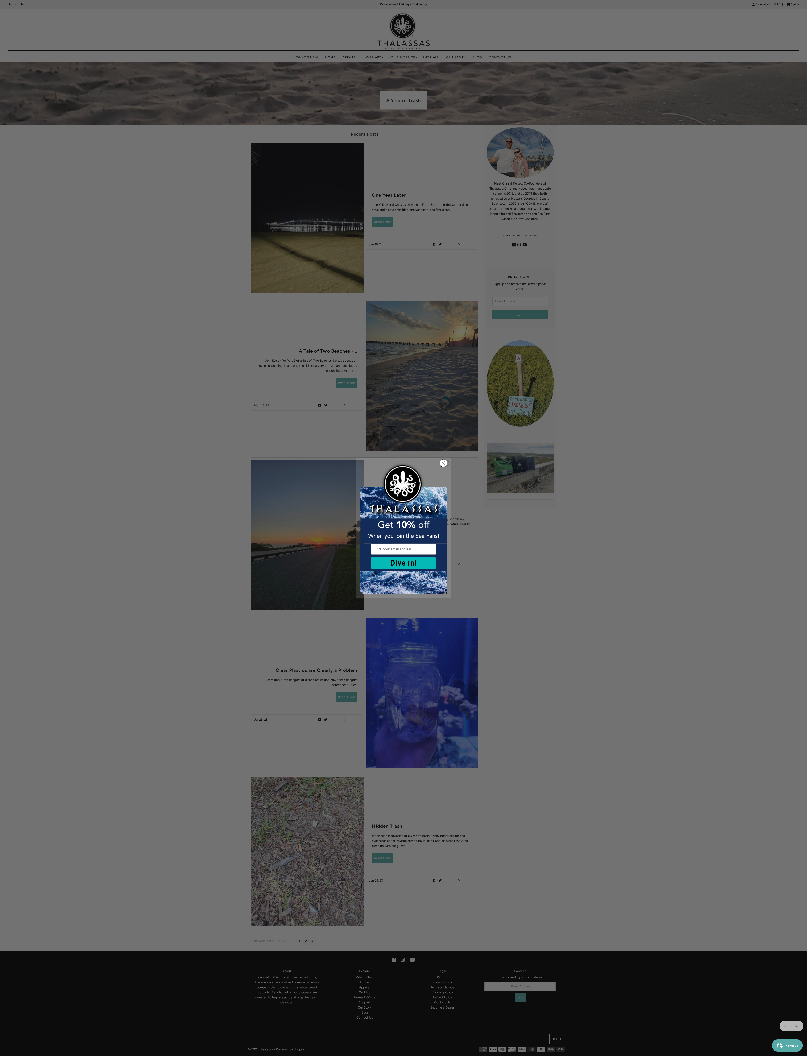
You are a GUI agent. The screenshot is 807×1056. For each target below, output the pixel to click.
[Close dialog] (443, 463)
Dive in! (403, 563)
